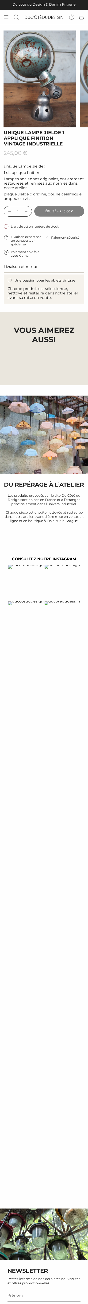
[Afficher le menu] (6, 17)
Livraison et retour (21, 266)
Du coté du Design (28, 4)
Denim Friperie (62, 4)
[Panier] (81, 17)
